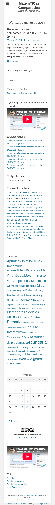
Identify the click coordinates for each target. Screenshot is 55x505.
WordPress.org (14, 487)
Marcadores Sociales (23, 312)
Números (13, 316)
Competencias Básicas (21, 285)
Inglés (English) (12, 308)
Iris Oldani (11, 204)
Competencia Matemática (29, 281)
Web (22, 359)
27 (27, 407)
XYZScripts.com (41, 504)
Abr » (16, 421)
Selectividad (11, 348)
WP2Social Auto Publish (16, 504)
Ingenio (10, 305)
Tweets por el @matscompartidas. (23, 93)
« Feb (9, 421)
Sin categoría (14, 61)
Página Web (20, 328)
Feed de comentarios (17, 484)
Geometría (27, 300)
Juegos (22, 308)
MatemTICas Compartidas (29, 5)
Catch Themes (33, 500)
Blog (9, 281)
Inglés (42, 304)
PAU (42, 317)
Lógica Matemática (33, 308)
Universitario (31, 354)
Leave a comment (33, 40)
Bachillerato (35, 275)
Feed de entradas (15, 481)
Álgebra (36, 359)
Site (35, 348)
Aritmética (15, 275)
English (21, 290)
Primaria (14, 322)
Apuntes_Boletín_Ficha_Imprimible (26, 270)
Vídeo (16, 359)
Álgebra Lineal (14, 363)
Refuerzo (25, 337)
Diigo (40, 285)
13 (27, 396)
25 (16, 407)
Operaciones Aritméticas (30, 317)
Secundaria (36, 342)
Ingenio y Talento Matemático (26, 305)
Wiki (28, 359)
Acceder (11, 478)
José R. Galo (13, 192)
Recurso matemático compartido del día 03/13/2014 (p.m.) (27, 33)
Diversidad (11, 291)
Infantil (40, 300)
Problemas (25, 322)
